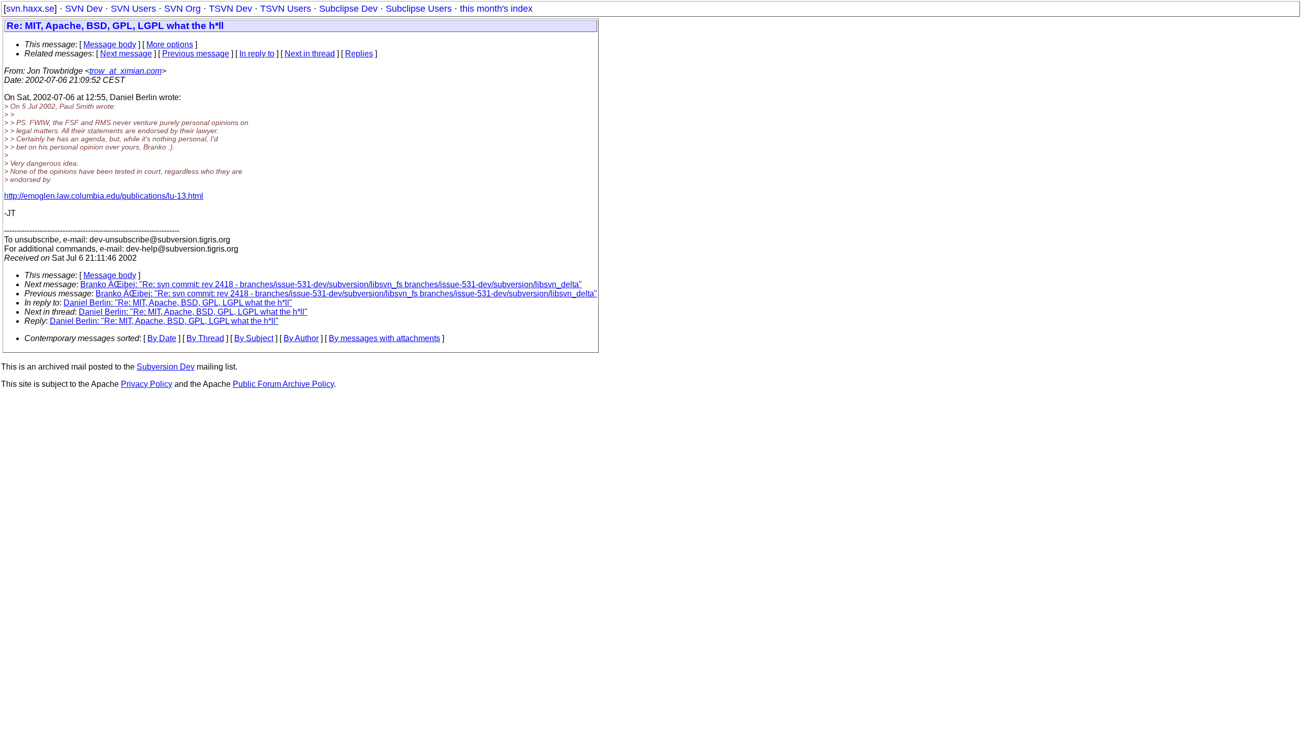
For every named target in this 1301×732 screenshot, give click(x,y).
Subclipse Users (419, 9)
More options (169, 44)
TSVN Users (285, 9)
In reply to (256, 53)
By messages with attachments (384, 338)
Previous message (195, 53)
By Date (161, 338)
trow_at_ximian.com (125, 71)
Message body (109, 44)
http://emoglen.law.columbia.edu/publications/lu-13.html (103, 196)
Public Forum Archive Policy (283, 384)
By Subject (253, 338)
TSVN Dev (230, 9)
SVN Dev (84, 9)
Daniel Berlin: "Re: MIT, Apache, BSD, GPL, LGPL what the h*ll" (178, 302)
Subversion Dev (166, 366)
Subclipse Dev (348, 9)
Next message (126, 53)
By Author (301, 338)
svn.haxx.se (30, 9)
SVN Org (182, 9)
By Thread (205, 338)
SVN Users (133, 9)
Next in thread (310, 53)
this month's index (496, 9)
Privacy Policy (146, 384)
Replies (359, 53)
